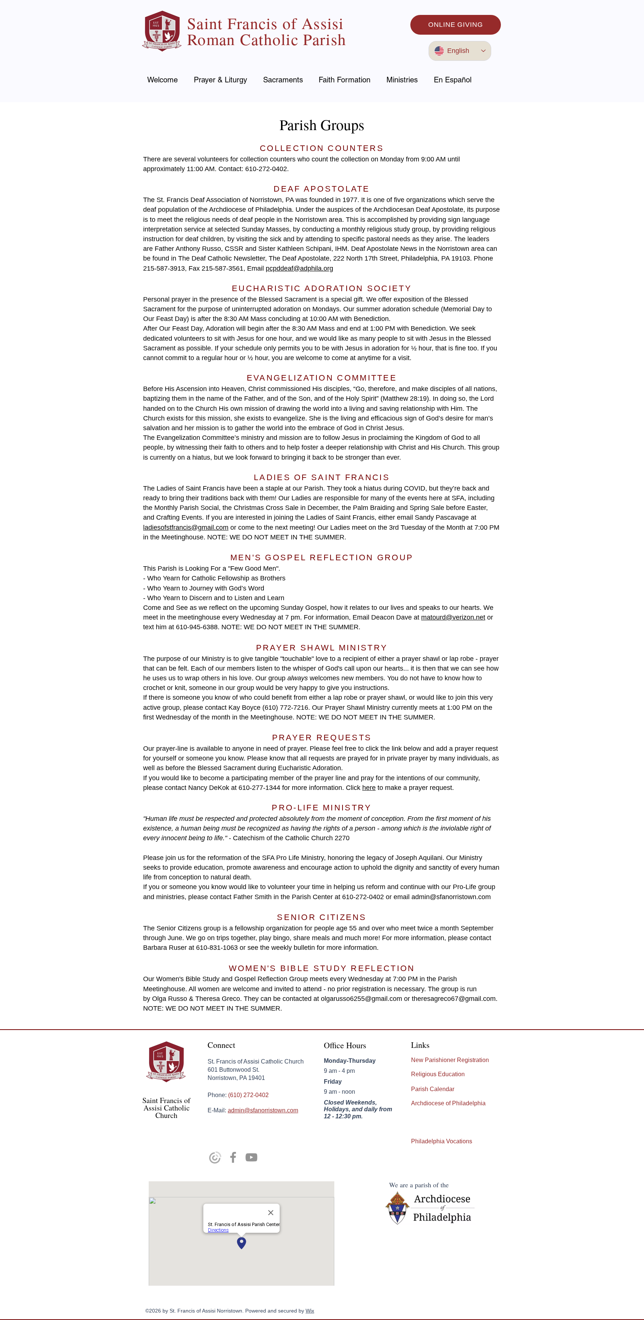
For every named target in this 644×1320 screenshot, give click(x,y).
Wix (310, 1311)
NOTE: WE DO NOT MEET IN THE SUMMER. (290, 627)
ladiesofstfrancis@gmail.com (185, 527)
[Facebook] (233, 1157)
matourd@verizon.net (453, 617)
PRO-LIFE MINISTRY (322, 807)
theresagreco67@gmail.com (454, 998)
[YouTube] (251, 1157)
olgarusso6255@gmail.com (361, 998)
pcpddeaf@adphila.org (299, 268)
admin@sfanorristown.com (451, 897)
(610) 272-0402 (248, 1095)
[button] (220, 79)
